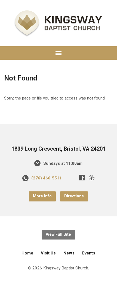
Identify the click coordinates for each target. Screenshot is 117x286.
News (69, 253)
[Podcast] (91, 177)
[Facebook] (82, 177)
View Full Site (58, 234)
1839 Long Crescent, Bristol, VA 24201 (58, 149)
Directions (74, 196)
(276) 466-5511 (46, 178)
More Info (42, 196)
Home (27, 253)
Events (88, 253)
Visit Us (48, 253)
